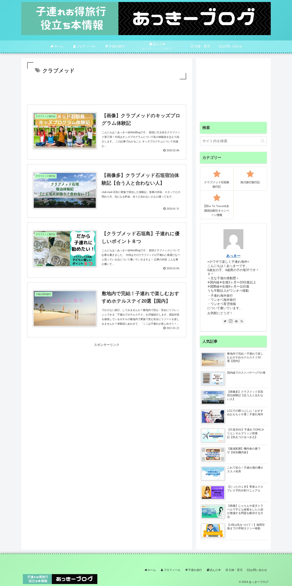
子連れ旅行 (195, 570)
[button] (262, 141)
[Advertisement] (106, 91)
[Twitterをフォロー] (225, 321)
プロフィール (172, 570)
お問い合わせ (258, 570)
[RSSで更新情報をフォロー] (241, 321)
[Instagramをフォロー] (230, 321)
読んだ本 (215, 570)
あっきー (233, 256)
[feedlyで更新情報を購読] (236, 321)
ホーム (152, 570)
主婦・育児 (236, 570)
